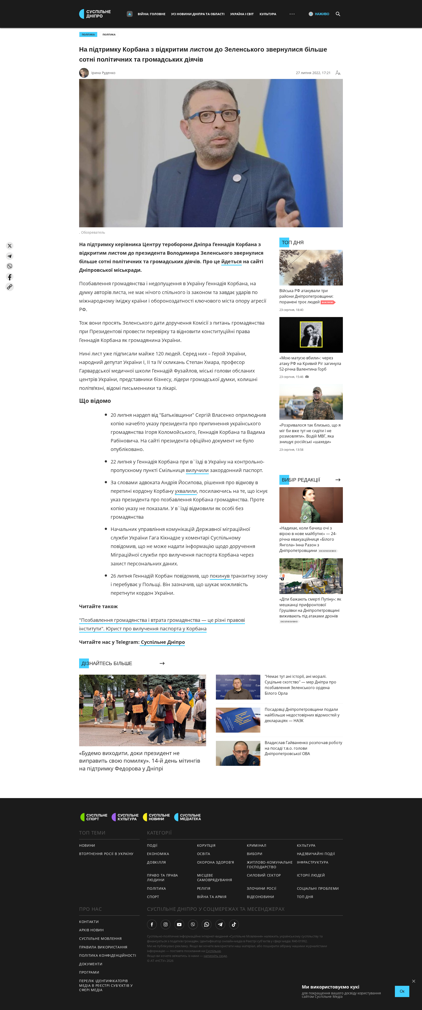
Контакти (89, 921)
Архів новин (91, 930)
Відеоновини (260, 896)
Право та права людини (162, 877)
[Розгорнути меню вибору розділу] (130, 14)
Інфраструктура (312, 862)
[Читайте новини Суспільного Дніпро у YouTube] (179, 924)
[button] (9, 246)
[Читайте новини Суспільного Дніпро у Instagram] (165, 924)
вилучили (197, 470)
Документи (90, 964)
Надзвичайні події (316, 853)
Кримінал (256, 845)
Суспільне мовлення (100, 938)
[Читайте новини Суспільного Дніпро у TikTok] (234, 924)
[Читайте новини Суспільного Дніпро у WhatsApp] (206, 924)
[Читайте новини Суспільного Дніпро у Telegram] (220, 924)
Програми (89, 972)
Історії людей (311, 875)
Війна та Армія (212, 896)
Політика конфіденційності (107, 955)
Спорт (153, 896)
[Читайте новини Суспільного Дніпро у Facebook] (152, 924)
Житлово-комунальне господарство (270, 864)
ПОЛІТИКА (88, 34)
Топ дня (305, 896)
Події (152, 845)
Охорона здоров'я (215, 862)
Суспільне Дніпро (162, 642)
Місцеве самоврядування (214, 877)
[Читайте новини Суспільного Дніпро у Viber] (193, 924)
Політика (109, 34)
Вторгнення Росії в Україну (106, 853)
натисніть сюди (215, 956)
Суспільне (213, 951)
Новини (87, 845)
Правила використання (103, 947)
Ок (402, 991)
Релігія (204, 888)
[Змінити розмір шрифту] (338, 72)
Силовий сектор (264, 875)
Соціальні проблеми (318, 888)
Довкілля (156, 862)
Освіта (203, 853)
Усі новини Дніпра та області (197, 14)
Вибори (254, 853)
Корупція (206, 845)
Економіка (158, 853)
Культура (268, 14)
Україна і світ (242, 14)
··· (292, 14)
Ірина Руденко (103, 72)
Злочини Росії (261, 888)
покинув (220, 575)
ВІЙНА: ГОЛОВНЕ (151, 14)
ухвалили (186, 491)
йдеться (231, 261)
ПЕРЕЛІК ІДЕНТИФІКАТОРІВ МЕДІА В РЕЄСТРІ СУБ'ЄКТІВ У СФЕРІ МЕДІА (106, 985)
